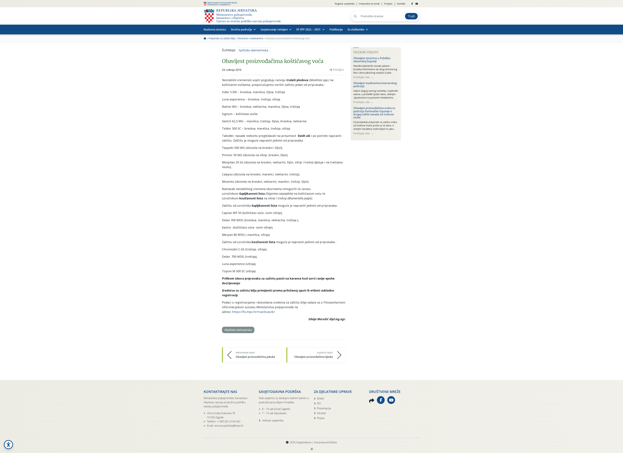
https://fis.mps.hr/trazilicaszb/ (253, 312)
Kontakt (401, 3)
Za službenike (356, 29)
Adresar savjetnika (272, 420)
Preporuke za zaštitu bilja (222, 38)
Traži (411, 16)
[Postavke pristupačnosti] (8, 444)
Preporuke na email (369, 3)
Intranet (321, 413)
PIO (319, 403)
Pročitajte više (361, 77)
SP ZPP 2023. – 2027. (308, 29)
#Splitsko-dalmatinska (238, 330)
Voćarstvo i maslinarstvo (250, 38)
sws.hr (311, 449)
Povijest (388, 3)
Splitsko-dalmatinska (253, 50)
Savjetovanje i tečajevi (274, 29)
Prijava (320, 418)
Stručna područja (241, 29)
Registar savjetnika (344, 3)
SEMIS (320, 398)
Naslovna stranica (215, 29)
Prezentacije (324, 408)
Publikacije (336, 29)
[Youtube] (416, 3)
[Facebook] (412, 3)
